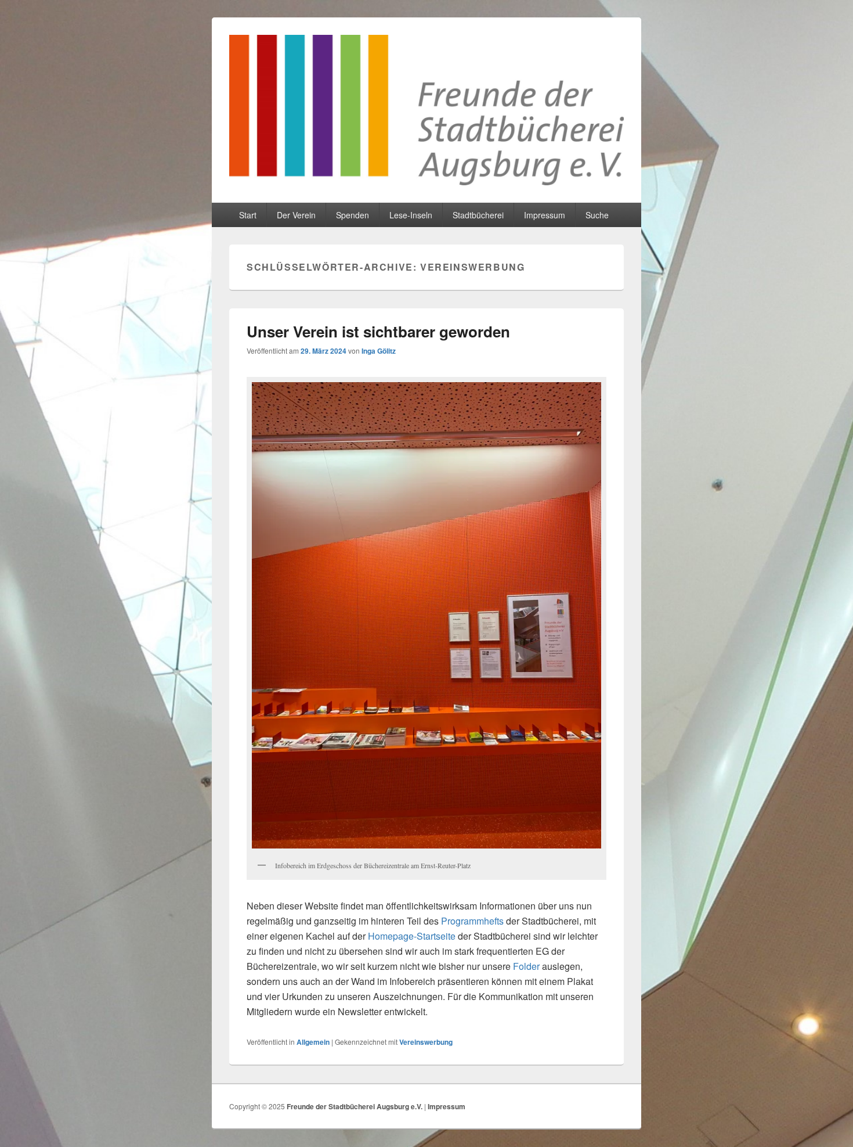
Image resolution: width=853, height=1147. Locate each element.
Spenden (352, 215)
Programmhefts (472, 920)
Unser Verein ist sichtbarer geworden (378, 331)
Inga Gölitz (379, 351)
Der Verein (296, 215)
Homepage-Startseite (412, 936)
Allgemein (313, 1042)
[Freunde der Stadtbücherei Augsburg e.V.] (426, 181)
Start (247, 215)
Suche (597, 215)
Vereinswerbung (426, 1042)
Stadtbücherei (478, 215)
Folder (526, 966)
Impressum (544, 215)
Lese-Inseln (410, 215)
